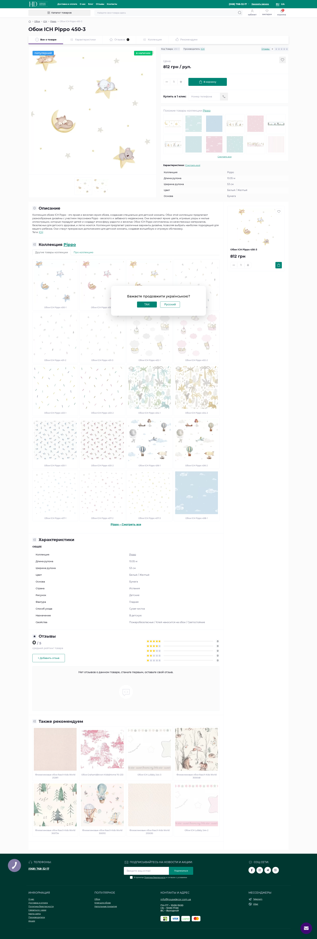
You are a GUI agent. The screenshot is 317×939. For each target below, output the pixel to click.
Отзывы (100, 4)
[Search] (240, 13)
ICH (45, 21)
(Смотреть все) (192, 165)
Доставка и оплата (67, 4)
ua (283, 4)
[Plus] (181, 82)
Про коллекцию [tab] (83, 252)
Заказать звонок (260, 4)
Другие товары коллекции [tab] (51, 252)
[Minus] (166, 82)
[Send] (224, 97)
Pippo (53, 21)
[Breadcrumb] (29, 21)
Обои (37, 21)
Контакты (112, 4)
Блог (90, 4)
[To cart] (278, 265)
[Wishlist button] (282, 60)
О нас (83, 4)
